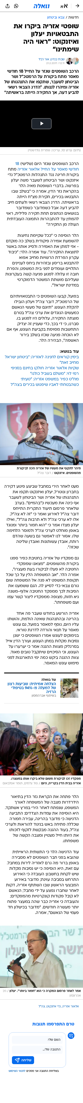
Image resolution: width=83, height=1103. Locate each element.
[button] (64, 6)
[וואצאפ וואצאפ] (16, 6)
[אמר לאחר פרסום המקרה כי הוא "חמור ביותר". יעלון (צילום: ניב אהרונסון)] (41, 963)
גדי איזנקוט (53, 1006)
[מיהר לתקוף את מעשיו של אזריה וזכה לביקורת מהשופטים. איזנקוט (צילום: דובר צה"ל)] (41, 440)
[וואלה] (42, 6)
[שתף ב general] (7, 6)
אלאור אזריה (70, 1006)
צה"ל (42, 1006)
